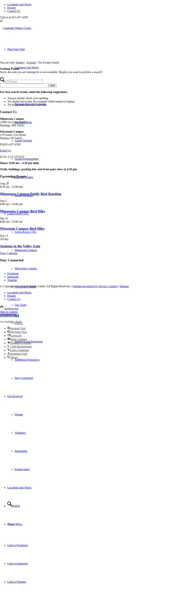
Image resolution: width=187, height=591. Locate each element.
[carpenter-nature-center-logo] (15, 28)
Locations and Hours (19, 4)
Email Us (5, 150)
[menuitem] (97, 4)
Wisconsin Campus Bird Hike (22, 228)
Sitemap (124, 286)
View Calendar (8, 253)
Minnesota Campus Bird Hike (22, 211)
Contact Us (13, 11)
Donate (11, 7)
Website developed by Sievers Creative (94, 286)
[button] (9, 315)
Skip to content (8, 311)
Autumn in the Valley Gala (20, 246)
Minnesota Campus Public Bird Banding (30, 194)
